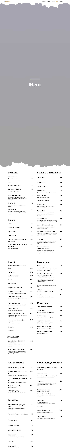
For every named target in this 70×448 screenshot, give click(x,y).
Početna (44, 1)
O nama (48, 1)
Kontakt (61, 1)
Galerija (53, 1)
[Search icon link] (64, 1)
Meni (57, 1)
